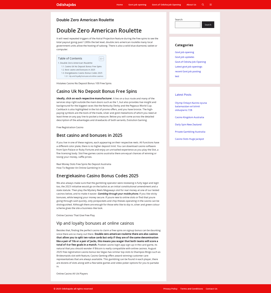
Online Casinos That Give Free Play (75, 215)
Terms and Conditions (191, 288)
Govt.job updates (184, 57)
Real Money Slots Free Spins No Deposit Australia (83, 164)
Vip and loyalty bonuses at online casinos (86, 76)
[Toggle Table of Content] (100, 58)
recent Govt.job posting (188, 71)
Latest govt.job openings (188, 66)
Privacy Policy (170, 288)
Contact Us (211, 288)
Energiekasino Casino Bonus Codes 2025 (83, 73)
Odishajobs (66, 4)
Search (179, 19)
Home (120, 4)
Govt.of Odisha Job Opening (166, 4)
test (177, 76)
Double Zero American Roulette (76, 62)
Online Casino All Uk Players (72, 273)
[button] (203, 4)
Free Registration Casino (69, 127)
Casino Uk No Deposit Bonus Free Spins (83, 66)
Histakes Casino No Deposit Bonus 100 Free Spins (84, 83)
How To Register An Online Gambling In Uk (80, 167)
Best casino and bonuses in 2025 (80, 69)
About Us (191, 4)
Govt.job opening (137, 4)
